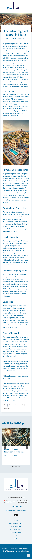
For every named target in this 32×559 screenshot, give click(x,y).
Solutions (7, 408)
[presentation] (16, 437)
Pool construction (16, 529)
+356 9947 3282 (17, 506)
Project (24, 405)
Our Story (16, 535)
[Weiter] (27, 446)
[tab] (12, 466)
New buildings (16, 526)
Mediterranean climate (19, 92)
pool (15, 104)
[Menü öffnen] (27, 6)
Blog (16, 538)
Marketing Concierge (22, 551)
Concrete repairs (16, 532)
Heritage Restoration (16, 523)
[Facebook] (28, 555)
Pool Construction (14, 405)
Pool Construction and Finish (16, 28)
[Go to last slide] (5, 446)
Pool (5, 405)
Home (16, 520)
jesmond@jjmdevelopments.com (17, 510)
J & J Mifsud (12, 38)
